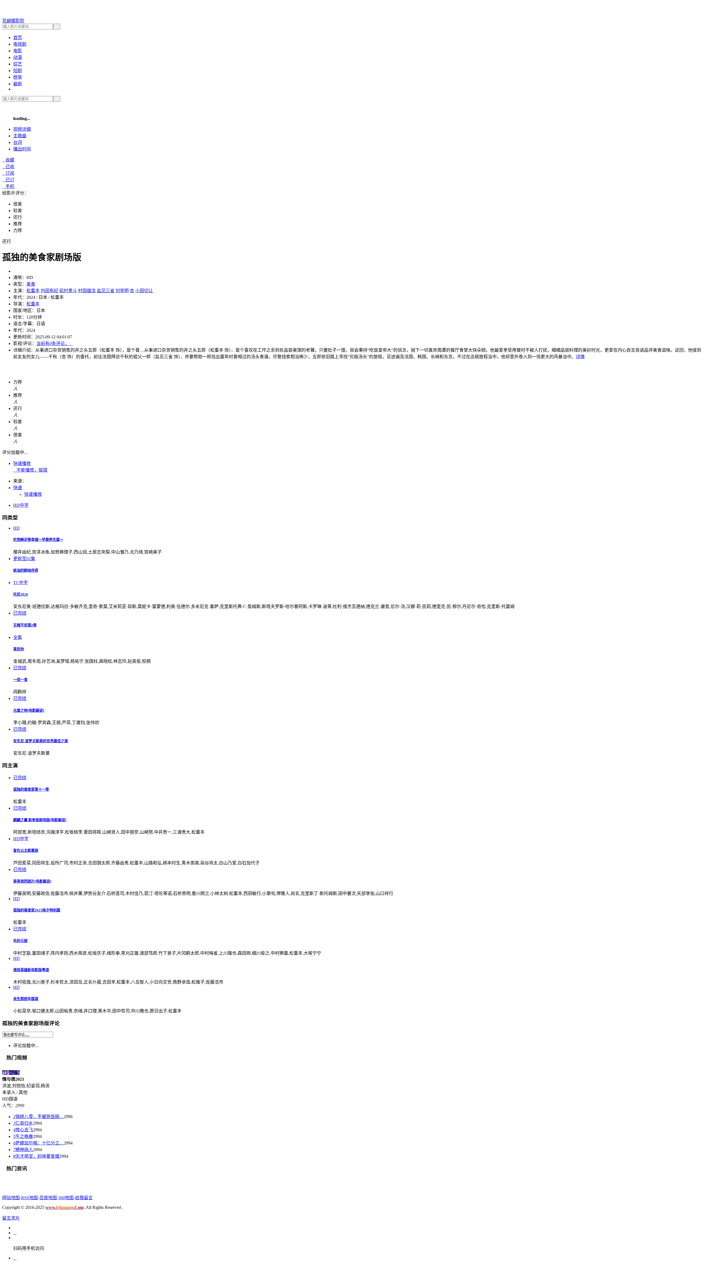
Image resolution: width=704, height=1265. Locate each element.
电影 (17, 50)
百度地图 (48, 1197)
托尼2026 (20, 594)
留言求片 (11, 1218)
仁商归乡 (23, 1123)
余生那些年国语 (25, 999)
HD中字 (21, 505)
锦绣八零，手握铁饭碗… (38, 1116)
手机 (8, 186)
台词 (17, 142)
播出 (22, 149)
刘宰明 (122, 290)
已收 (8, 166)
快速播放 (22, 463)
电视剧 (19, 44)
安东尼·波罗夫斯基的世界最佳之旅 (40, 741)
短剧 (17, 70)
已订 (8, 179)
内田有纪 (49, 290)
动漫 (17, 57)
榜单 (17, 77)
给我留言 (84, 1197)
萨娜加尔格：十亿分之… (38, 1143)
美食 (30, 284)
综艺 (17, 64)
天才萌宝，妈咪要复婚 (36, 1156)
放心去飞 (23, 1129)
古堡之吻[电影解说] (28, 710)
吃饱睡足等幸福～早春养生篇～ (38, 540)
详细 (22, 129)
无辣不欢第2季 (25, 625)
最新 (17, 83)
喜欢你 (18, 649)
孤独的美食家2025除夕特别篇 (36, 910)
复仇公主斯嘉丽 (25, 850)
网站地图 (11, 1197)
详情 (580, 356)
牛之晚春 (23, 1136)
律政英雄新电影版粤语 (31, 970)
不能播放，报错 (30, 470)
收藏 (8, 160)
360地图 (66, 1197)
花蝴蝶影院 (13, 20)
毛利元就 (20, 941)
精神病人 (23, 1149)
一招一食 (20, 680)
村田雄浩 (87, 290)
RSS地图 (29, 1197)
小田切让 (144, 290)
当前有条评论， (54, 343)
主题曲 (19, 135)
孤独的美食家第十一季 (31, 789)
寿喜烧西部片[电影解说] (32, 881)
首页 (17, 37)
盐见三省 (105, 290)
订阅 (8, 173)
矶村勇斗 (68, 290)
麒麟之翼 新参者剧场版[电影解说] (39, 820)
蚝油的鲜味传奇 (25, 570)
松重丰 (33, 290)
